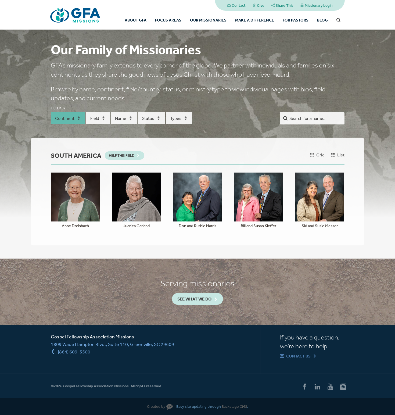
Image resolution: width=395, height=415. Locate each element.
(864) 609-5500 (74, 352)
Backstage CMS (234, 406)
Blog (322, 20)
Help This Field (121, 155)
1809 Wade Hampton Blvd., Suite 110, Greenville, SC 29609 (112, 344)
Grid (320, 155)
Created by (156, 406)
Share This (284, 5)
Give (260, 5)
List (340, 155)
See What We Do (194, 299)
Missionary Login (319, 5)
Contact (239, 5)
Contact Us (298, 356)
